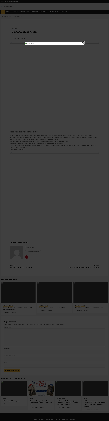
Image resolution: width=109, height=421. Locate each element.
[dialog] (54, 43)
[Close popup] (83, 42)
